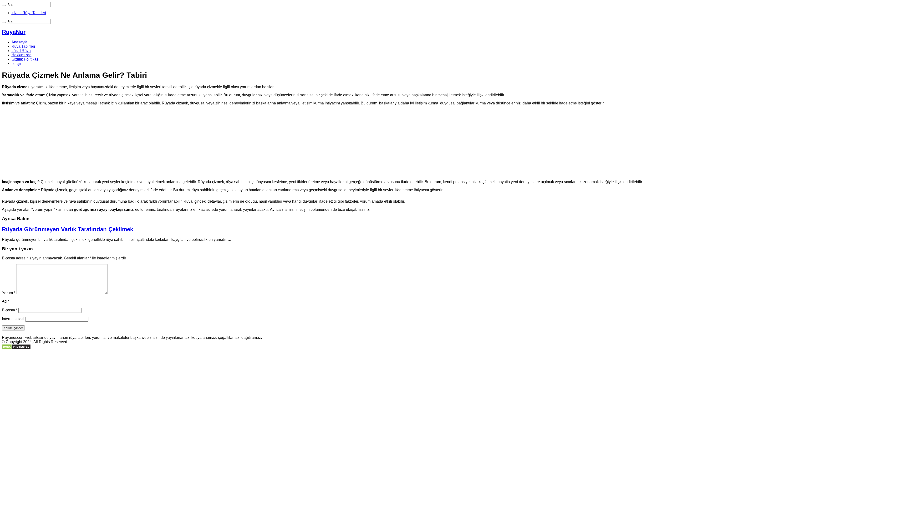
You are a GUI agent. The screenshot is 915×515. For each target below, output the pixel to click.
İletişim (17, 64)
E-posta (9, 310)
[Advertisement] (457, 142)
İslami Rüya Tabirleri (28, 13)
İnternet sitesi (13, 319)
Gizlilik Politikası (25, 59)
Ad (5, 301)
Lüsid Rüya (21, 51)
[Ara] (4, 5)
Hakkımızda (21, 55)
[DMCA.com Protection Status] (16, 348)
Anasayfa (19, 42)
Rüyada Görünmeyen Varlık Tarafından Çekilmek (67, 229)
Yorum (8, 293)
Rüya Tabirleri (23, 46)
